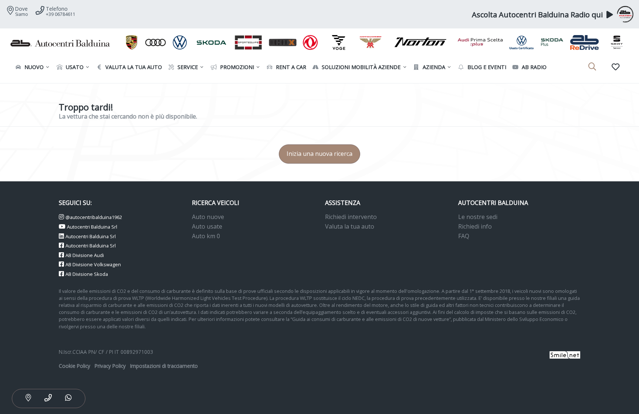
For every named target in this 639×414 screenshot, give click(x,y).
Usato (74, 67)
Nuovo (33, 67)
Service (187, 67)
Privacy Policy (110, 365)
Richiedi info (475, 226)
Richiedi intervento (351, 217)
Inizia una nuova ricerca (319, 154)
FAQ (463, 236)
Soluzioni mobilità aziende (360, 67)
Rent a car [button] (290, 67)
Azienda (433, 67)
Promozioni (236, 67)
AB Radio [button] (533, 67)
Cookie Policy (74, 365)
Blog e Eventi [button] (486, 67)
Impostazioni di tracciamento (164, 365)
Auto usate (207, 226)
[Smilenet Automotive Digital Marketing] (565, 353)
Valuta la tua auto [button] (133, 67)
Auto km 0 (206, 236)
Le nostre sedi (477, 217)
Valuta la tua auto (349, 226)
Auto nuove (208, 217)
